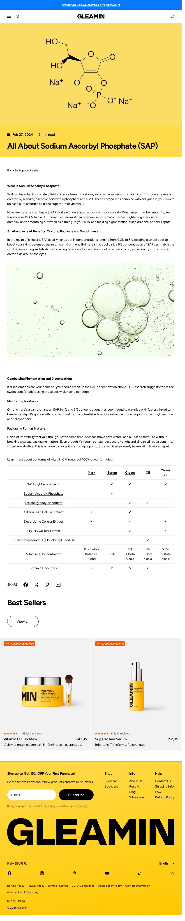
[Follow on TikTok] (139, 873)
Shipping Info (164, 786)
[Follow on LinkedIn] (172, 873)
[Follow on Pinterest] (74, 873)
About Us (135, 781)
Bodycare (111, 786)
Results (134, 786)
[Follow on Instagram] (42, 873)
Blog (132, 792)
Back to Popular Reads (23, 170)
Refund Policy (164, 797)
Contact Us (163, 781)
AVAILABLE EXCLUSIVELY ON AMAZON (91, 5)
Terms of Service (58, 885)
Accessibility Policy (110, 885)
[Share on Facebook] (25, 584)
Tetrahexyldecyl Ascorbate (43, 503)
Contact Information (137, 885)
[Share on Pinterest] (47, 584)
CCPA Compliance (83, 885)
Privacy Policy (36, 885)
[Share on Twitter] (36, 584)
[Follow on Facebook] (9, 873)
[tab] (26, 602)
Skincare (111, 781)
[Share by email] (58, 584)
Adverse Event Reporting (22, 892)
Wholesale (136, 797)
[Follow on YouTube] (107, 873)
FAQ (158, 792)
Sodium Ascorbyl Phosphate (43, 494)
